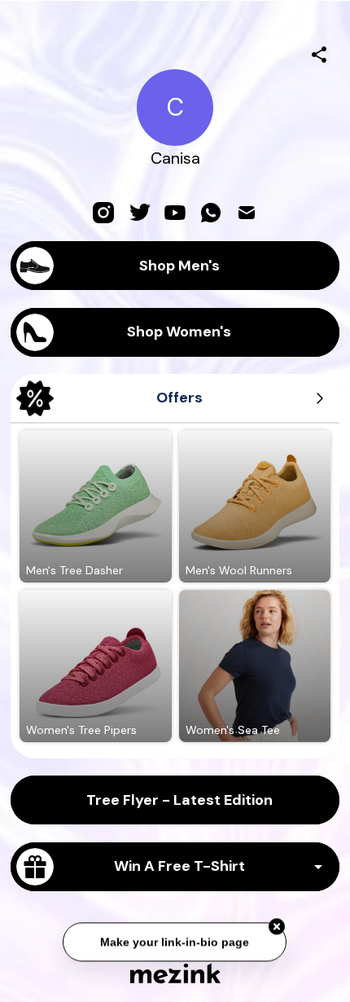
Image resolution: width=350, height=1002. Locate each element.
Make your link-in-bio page (175, 940)
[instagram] (103, 212)
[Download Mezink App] (175, 973)
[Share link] (319, 52)
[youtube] (175, 212)
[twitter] (139, 212)
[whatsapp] (210, 212)
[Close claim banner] (277, 926)
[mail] (246, 212)
